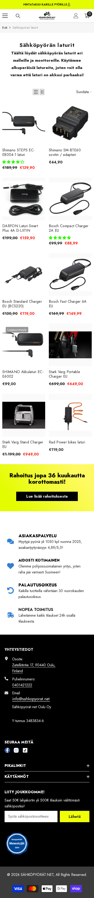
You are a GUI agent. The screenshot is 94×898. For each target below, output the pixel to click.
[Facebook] (7, 750)
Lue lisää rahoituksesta (47, 496)
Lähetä (75, 816)
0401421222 (22, 685)
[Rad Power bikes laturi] (70, 415)
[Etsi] (18, 16)
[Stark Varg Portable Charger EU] (70, 344)
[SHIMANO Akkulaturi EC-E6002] (23, 344)
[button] (36, 92)
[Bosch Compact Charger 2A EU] (70, 199)
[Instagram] (16, 750)
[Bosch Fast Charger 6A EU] (70, 274)
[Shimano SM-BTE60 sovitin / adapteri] (70, 123)
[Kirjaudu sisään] (75, 15)
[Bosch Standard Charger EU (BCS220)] (23, 274)
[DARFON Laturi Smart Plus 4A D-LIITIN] (23, 199)
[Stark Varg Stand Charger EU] (23, 415)
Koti (4, 27)
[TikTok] (25, 750)
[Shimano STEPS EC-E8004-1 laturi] (23, 123)
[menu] (5, 15)
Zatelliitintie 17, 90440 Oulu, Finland (33, 668)
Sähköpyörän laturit (25, 27)
